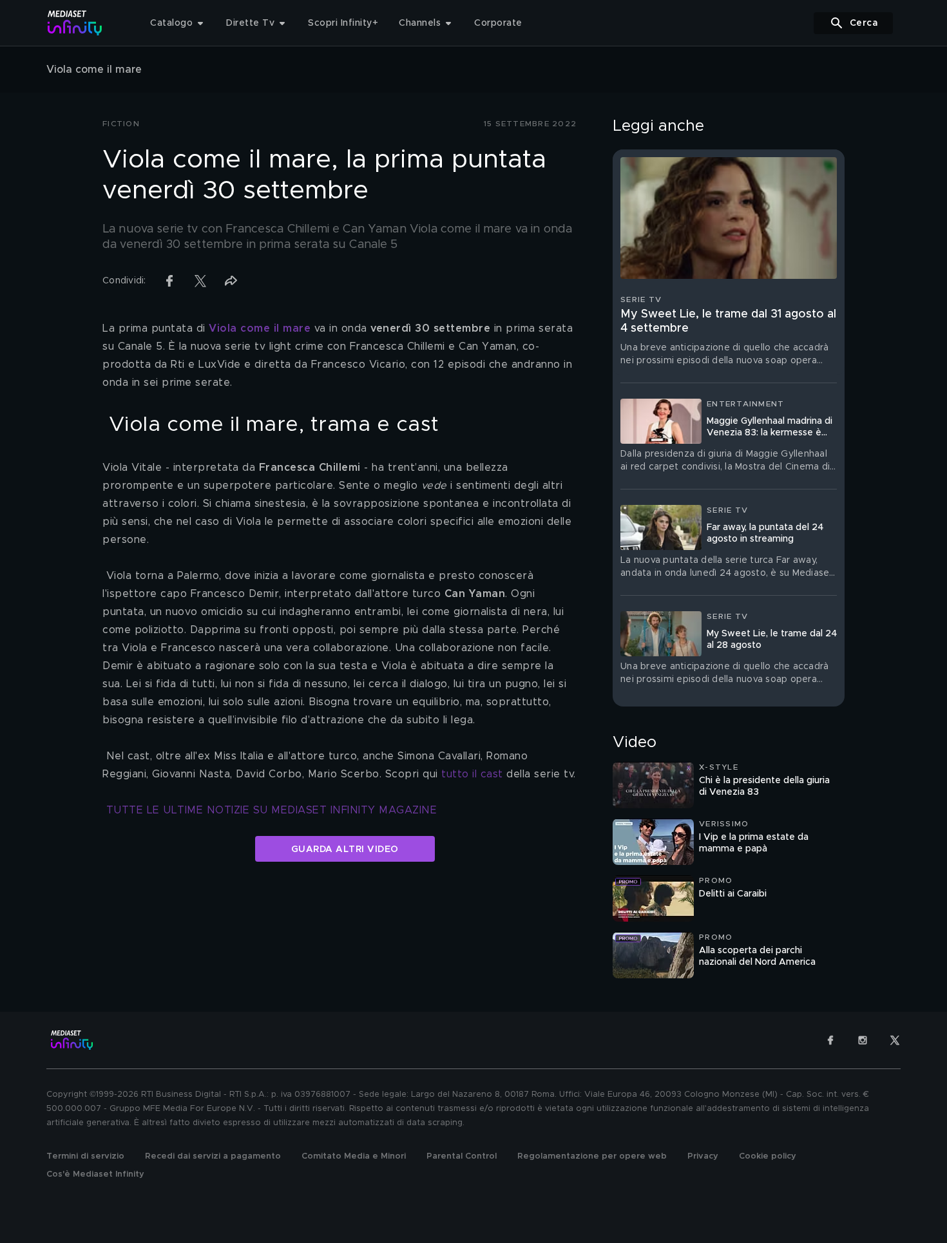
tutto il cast (472, 774)
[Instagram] (862, 1040)
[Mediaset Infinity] (75, 23)
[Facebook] (830, 1040)
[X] (895, 1040)
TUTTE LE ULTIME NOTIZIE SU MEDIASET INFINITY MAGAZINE (271, 810)
